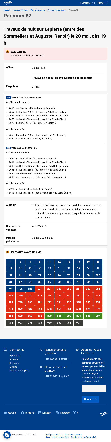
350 (89, 302)
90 (61, 281)
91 (80, 281)
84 (31, 281)
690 (40, 315)
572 (99, 309)
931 (31, 322)
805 (89, 315)
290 (31, 302)
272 (31, 295)
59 (12, 275)
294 (60, 302)
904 (11, 322)
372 (21, 309)
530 (40, 309)
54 (90, 268)
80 (90, 275)
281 (79, 295)
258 (11, 295)
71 (41, 275)
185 (31, 288)
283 (99, 295)
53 (80, 268)
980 (50, 322)
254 (99, 288)
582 (11, 315)
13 (70, 261)
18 (80, 261)
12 (61, 261)
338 (79, 302)
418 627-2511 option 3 (57, 376)
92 (90, 281)
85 (41, 281)
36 (51, 268)
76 (70, 275)
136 (21, 288)
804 (79, 315)
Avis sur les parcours (56, 10)
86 (51, 281)
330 (69, 302)
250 (69, 288)
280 (69, 295)
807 (99, 315)
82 (22, 281)
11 (51, 261)
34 (41, 268)
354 (99, 302)
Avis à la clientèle (38, 10)
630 (21, 315)
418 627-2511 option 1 (57, 358)
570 (89, 309)
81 (12, 281)
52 (70, 268)
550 (60, 309)
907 (21, 322)
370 (11, 309)
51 (61, 268)
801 (60, 315)
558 (79, 309)
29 (12, 268)
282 (89, 295)
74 (61, 275)
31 (22, 268)
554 (69, 309)
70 (31, 275)
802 (69, 315)
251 (79, 288)
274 (50, 295)
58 (99, 268)
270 (21, 295)
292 (50, 302)
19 (90, 261)
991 (79, 322)
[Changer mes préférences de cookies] (7, 435)
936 (40, 322)
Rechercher (85, 3)
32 (31, 268)
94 (12, 288)
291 (40, 302)
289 (21, 302)
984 (69, 322)
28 (99, 261)
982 (60, 322)
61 (22, 275)
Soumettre (90, 399)
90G (69, 281)
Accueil (7, 10)
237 (50, 288)
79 (80, 275)
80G (98, 275)
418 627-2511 (40, 226)
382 (31, 309)
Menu (100, 3)
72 (51, 275)
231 (40, 288)
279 (60, 295)
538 (50, 309)
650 (31, 315)
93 (99, 281)
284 (11, 302)
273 (40, 295)
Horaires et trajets (20, 10)
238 (60, 288)
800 (50, 315)
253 (89, 288)
